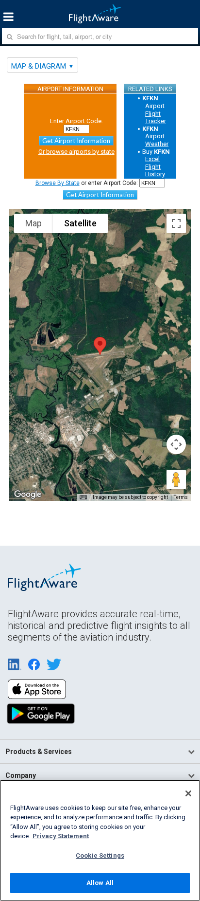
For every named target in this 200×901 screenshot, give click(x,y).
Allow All (100, 882)
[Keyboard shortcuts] (83, 497)
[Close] (188, 793)
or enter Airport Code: (86, 183)
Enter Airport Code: (76, 121)
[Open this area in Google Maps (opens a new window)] (28, 494)
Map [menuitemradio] (33, 223)
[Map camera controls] (176, 444)
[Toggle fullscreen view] (176, 223)
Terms (181, 497)
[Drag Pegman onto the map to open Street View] (176, 479)
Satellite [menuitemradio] (80, 223)
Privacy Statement (61, 836)
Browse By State (57, 183)
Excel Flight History (155, 166)
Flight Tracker (155, 117)
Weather (156, 143)
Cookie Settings (100, 855)
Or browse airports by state (76, 151)
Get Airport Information (76, 141)
